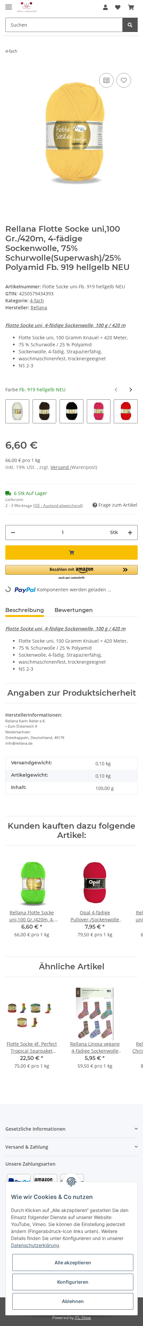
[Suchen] (130, 25)
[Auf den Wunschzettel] (123, 80)
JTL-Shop (83, 1317)
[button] (105, 7)
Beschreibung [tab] (24, 610)
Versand (60, 467)
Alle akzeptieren (73, 1262)
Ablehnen (73, 1301)
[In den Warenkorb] (71, 552)
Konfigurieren (72, 1282)
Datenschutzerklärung (35, 1245)
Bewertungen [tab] (74, 610)
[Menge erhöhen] (130, 532)
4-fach (37, 300)
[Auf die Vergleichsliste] (106, 80)
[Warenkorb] (131, 7)
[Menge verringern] (13, 532)
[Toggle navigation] (8, 4)
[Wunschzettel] (117, 7)
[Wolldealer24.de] (27, 7)
